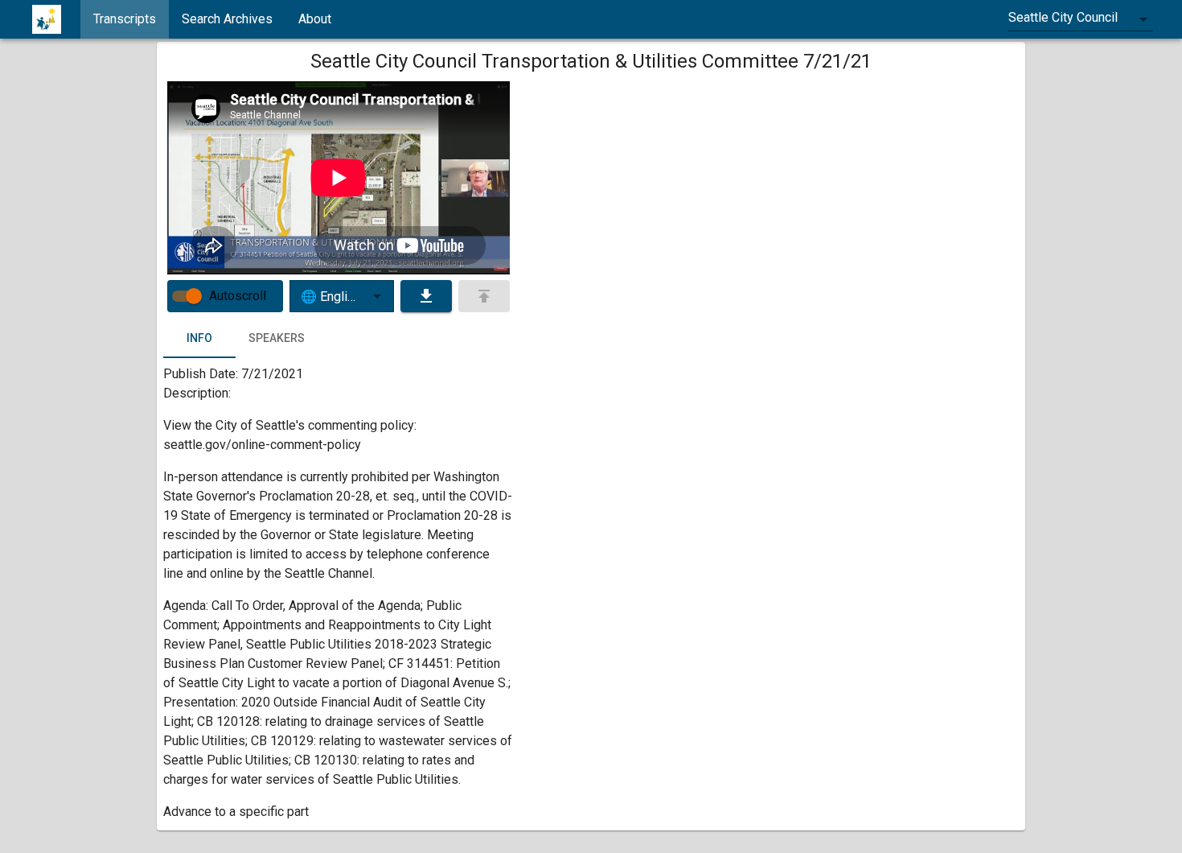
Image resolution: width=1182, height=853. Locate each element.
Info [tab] (199, 338)
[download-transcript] (426, 296)
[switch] (194, 296)
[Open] (377, 296)
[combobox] (1080, 19)
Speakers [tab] (276, 338)
